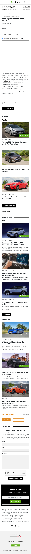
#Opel (9, 339)
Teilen (16, 34)
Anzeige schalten (18, 420)
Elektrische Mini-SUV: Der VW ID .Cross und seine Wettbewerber (13, 244)
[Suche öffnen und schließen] (24, 2)
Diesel (23, 77)
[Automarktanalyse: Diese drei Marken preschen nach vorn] (15, 389)
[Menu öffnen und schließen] (2, 2)
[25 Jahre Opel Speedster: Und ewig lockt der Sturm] (15, 330)
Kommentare (7, 34)
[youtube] (12, 525)
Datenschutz (15, 550)
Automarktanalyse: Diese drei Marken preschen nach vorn (15, 402)
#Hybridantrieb (11, 270)
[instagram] (15, 525)
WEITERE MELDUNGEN (9, 206)
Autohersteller (16, 14)
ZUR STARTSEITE (8, 108)
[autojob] (26, 414)
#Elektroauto (11, 299)
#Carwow (10, 398)
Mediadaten (11, 542)
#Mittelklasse (11, 194)
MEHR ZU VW (6, 314)
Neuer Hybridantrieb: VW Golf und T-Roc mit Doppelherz (14, 274)
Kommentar (4, 453)
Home (3, 14)
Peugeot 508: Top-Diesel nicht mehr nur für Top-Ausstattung (14, 143)
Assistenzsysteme (7, 82)
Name (3, 447)
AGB (10, 550)
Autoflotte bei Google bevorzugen (12, 38)
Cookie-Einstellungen (24, 550)
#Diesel (9, 167)
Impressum (5, 550)
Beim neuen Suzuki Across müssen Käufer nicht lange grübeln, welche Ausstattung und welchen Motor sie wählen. (15, 377)
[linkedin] (19, 525)
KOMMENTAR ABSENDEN (15, 478)
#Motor (4, 120)
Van (25, 73)
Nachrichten (8, 14)
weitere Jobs (6, 420)
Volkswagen (7, 81)
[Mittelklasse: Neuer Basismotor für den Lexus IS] (15, 184)
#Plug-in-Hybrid (11, 370)
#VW (3, 221)
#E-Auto (10, 240)
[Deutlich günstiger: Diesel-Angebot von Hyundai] (15, 157)
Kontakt (20, 542)
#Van (8, 211)
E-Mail (3, 441)
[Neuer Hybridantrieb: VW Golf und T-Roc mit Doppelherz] (15, 261)
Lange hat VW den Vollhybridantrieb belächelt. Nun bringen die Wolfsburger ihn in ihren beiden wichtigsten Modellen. (15, 278)
